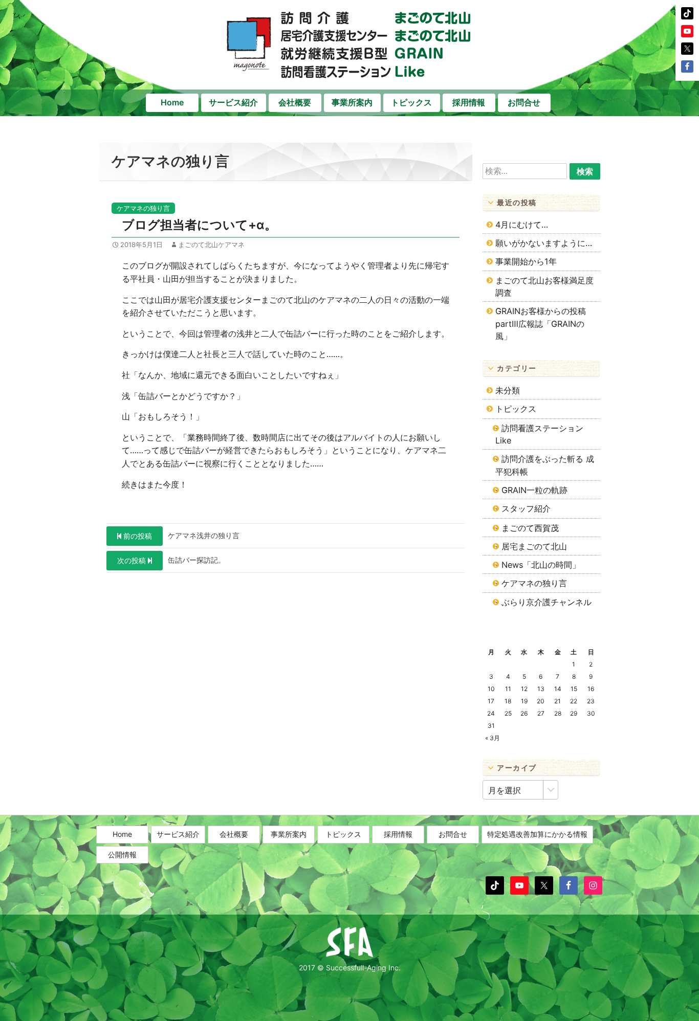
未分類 (507, 390)
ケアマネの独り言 (143, 208)
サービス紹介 (233, 102)
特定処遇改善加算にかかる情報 (537, 834)
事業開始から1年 (526, 261)
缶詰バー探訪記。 (171, 560)
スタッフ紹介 (526, 508)
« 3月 (492, 738)
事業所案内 (352, 102)
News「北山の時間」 (540, 565)
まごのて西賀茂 (530, 528)
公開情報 (122, 854)
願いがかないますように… (543, 243)
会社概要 (294, 102)
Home (172, 102)
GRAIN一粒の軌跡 (534, 490)
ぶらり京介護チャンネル (546, 602)
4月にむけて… (521, 224)
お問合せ (524, 102)
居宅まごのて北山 (534, 546)
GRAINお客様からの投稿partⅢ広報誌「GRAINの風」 (540, 323)
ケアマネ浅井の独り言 (181, 535)
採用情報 (468, 102)
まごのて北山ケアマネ (211, 244)
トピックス (411, 102)
